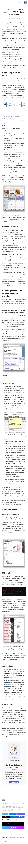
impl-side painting (11, 684)
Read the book (14, 782)
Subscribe (13, 827)
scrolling (20, 39)
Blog (25, 3)
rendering (19, 29)
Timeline (10, 138)
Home (16, 3)
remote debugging (12, 414)
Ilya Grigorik (11, 117)
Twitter (20, 3)
